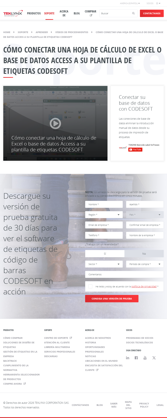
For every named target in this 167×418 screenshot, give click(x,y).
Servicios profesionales (59, 351)
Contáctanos (151, 13)
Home (6, 32)
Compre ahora (13, 383)
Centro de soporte (56, 337)
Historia (90, 342)
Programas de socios (139, 337)
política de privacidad (144, 286)
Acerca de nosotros (98, 337)
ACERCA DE (64, 13)
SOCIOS (129, 330)
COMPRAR (90, 11)
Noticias (90, 356)
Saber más (113, 405)
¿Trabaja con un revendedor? (102, 244)
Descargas (51, 356)
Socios (150, 3)
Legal (160, 405)
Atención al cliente (57, 342)
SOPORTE (49, 13)
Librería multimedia (57, 347)
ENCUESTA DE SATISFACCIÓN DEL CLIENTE (104, 368)
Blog (100, 405)
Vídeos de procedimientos (71, 32)
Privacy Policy (144, 405)
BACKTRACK (10, 360)
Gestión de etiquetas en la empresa (20, 354)
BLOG (77, 13)
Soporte (23, 32)
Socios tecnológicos (139, 342)
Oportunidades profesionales (95, 349)
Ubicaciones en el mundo (101, 360)
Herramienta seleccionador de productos (21, 377)
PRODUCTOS (34, 13)
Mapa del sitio (128, 405)
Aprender (42, 32)
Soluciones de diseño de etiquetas (18, 345)
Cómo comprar (13, 337)
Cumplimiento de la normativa (16, 368)
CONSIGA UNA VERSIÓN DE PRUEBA (112, 298)
